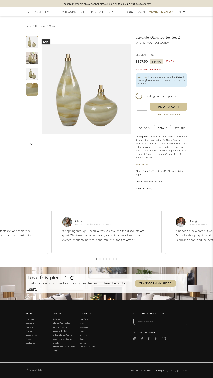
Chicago (83, 334)
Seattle (83, 338)
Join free (142, 77)
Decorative (40, 25)
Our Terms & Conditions (142, 370)
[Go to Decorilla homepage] (34, 370)
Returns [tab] (180, 128)
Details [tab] (162, 128)
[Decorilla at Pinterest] (148, 339)
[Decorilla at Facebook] (141, 339)
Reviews (29, 326)
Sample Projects (60, 326)
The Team (30, 318)
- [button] (137, 106)
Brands (56, 342)
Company (30, 322)
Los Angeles (85, 326)
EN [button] (179, 12)
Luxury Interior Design (62, 338)
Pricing (29, 330)
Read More (142, 164)
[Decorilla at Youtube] (164, 339)
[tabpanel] (161, 162)
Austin (82, 330)
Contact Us (30, 342)
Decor (28, 25)
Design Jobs (31, 334)
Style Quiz (57, 318)
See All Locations (87, 346)
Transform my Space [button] (155, 283)
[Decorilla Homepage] (37, 11)
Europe (83, 342)
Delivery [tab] (145, 128)
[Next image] (31, 144)
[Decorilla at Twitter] (156, 339)
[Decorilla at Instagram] (134, 339)
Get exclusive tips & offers (149, 314)
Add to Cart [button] (168, 106)
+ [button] (146, 106)
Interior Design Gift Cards (64, 346)
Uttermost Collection (154, 42)
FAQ (55, 350)
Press (28, 338)
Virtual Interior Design (62, 334)
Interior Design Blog (61, 322)
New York (84, 318)
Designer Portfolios (61, 330)
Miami (82, 322)
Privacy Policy (162, 370)
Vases (52, 25)
